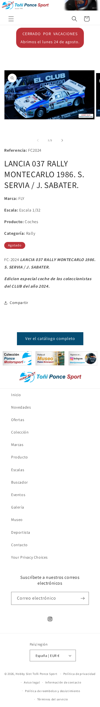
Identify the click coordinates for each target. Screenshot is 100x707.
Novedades (21, 407)
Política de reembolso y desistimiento (52, 691)
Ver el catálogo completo (50, 338)
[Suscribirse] (82, 598)
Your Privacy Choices (29, 557)
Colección (20, 432)
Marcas (17, 444)
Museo (17, 519)
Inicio (16, 394)
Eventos (18, 494)
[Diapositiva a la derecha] (62, 140)
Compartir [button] (19, 302)
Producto (19, 457)
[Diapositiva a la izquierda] (38, 140)
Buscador (19, 482)
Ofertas (17, 419)
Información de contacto (63, 682)
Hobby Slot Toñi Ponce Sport (36, 674)
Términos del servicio (52, 699)
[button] (11, 19)
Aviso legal (32, 682)
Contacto (19, 544)
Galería (17, 507)
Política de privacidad (79, 674)
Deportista (20, 532)
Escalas (17, 469)
